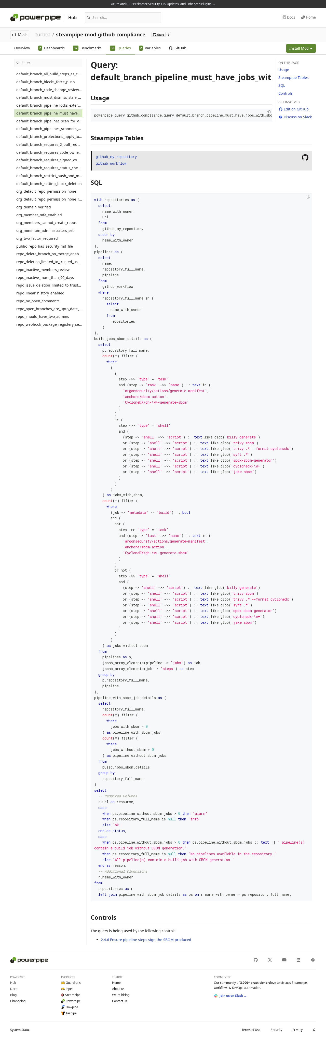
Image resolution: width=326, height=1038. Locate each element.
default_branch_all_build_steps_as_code (49, 74)
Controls (285, 93)
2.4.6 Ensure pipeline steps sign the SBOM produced (146, 939)
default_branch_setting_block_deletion (49, 183)
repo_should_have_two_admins (42, 316)
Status (20, 1030)
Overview (22, 48)
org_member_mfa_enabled (39, 214)
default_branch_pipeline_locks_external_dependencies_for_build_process (49, 105)
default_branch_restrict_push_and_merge (49, 175)
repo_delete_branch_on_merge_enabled (49, 253)
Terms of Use (251, 1030)
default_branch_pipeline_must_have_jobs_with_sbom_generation (49, 113)
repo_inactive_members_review (43, 269)
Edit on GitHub (296, 109)
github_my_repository (116, 156)
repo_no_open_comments (38, 300)
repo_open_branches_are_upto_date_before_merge (49, 308)
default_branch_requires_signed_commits (49, 160)
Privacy (297, 1030)
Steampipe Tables (293, 77)
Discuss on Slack (298, 117)
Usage (283, 69)
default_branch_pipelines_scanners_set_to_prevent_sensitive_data (49, 128)
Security (276, 1030)
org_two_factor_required (37, 238)
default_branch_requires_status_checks (49, 167)
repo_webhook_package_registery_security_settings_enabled (49, 324)
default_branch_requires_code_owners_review (49, 152)
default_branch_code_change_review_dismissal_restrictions (49, 89)
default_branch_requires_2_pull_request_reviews (49, 144)
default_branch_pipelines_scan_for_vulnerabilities (49, 121)
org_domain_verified (33, 207)
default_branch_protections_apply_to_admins (49, 136)
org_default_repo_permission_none (46, 191)
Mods (23, 34)
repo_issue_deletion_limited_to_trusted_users (49, 285)
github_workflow (111, 163)
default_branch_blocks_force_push (45, 81)
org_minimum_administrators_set (45, 230)
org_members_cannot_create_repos (46, 222)
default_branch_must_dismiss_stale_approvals (49, 97)
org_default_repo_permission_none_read (49, 199)
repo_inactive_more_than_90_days (45, 277)
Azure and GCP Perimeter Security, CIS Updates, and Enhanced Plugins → (163, 4)
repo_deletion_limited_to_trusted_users (49, 261)
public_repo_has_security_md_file (44, 246)
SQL (281, 85)
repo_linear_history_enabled (40, 293)
